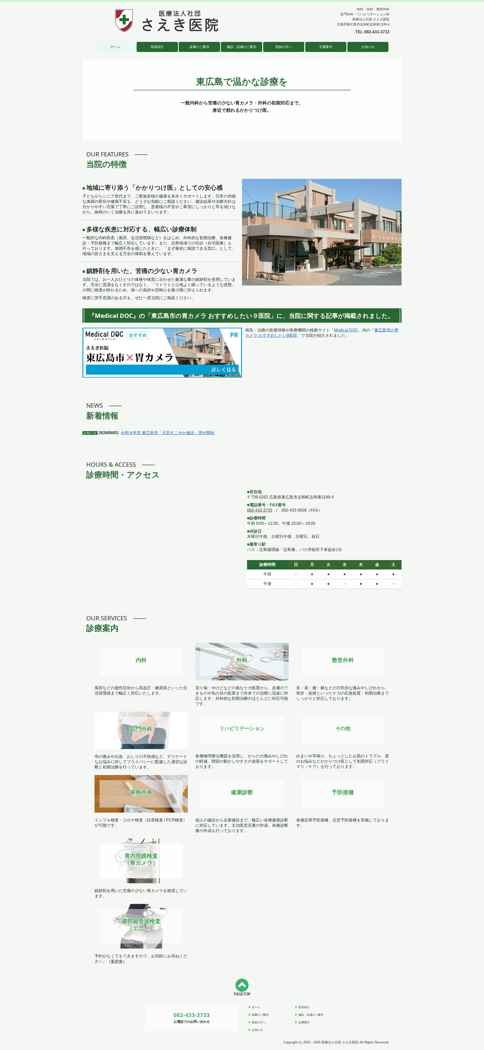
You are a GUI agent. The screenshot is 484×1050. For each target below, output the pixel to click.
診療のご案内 (199, 47)
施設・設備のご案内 (241, 47)
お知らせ (368, 47)
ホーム (115, 47)
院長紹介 (157, 47)
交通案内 (325, 47)
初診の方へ (284, 47)
